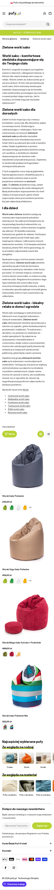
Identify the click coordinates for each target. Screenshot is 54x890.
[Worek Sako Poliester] (27, 466)
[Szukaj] (48, 24)
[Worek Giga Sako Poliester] (27, 539)
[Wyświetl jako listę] (48, 434)
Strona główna (9, 38)
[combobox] (27, 24)
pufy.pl (13, 878)
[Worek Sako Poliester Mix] (27, 685)
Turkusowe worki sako (19, 406)
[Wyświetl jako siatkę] (40, 434)
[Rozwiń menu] (4, 13)
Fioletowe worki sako (18, 402)
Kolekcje (24, 38)
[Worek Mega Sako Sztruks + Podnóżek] (27, 612)
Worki (26, 389)
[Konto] (44, 13)
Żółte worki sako (16, 409)
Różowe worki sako (17, 412)
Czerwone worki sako (18, 396)
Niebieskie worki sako (18, 399)
